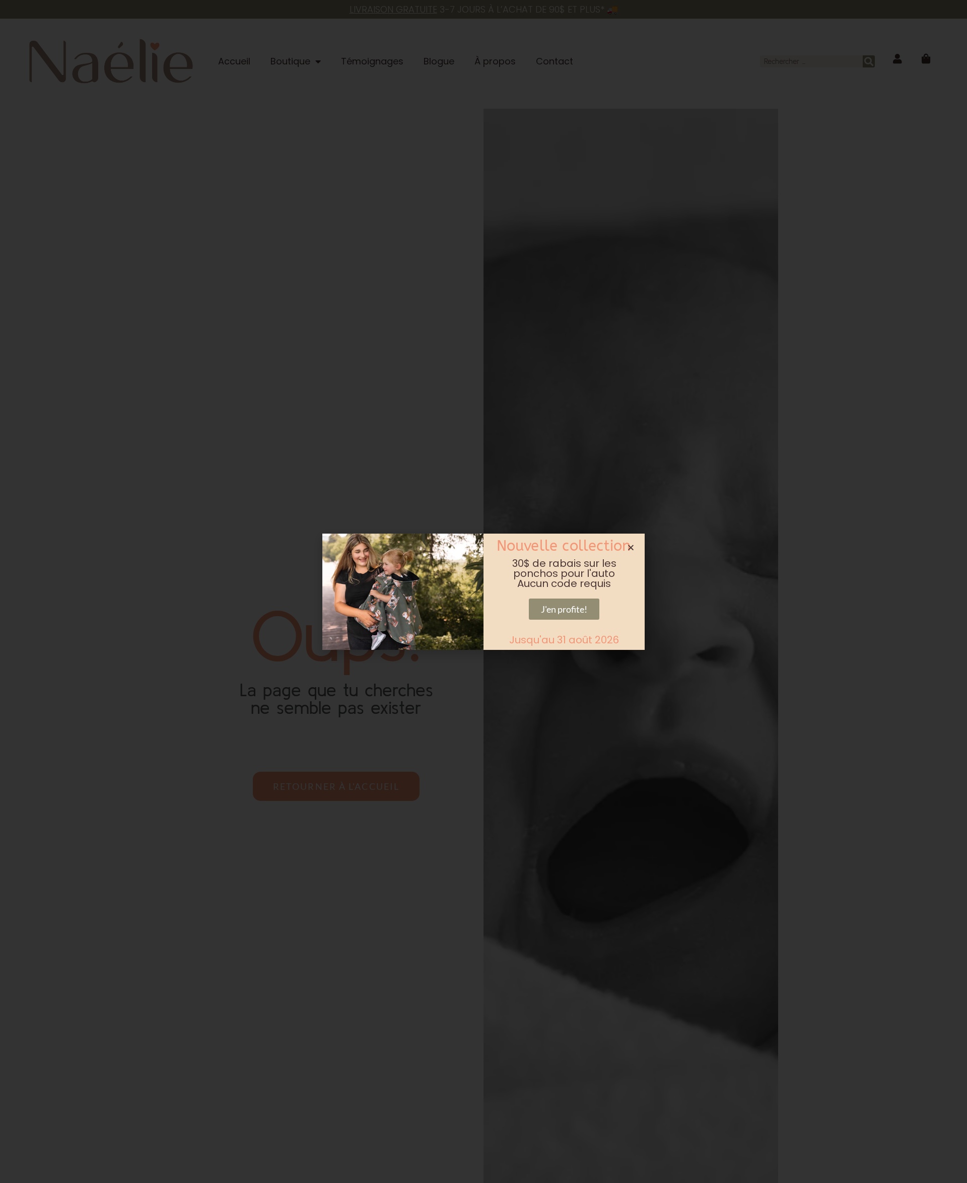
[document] (483, 591)
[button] (631, 547)
